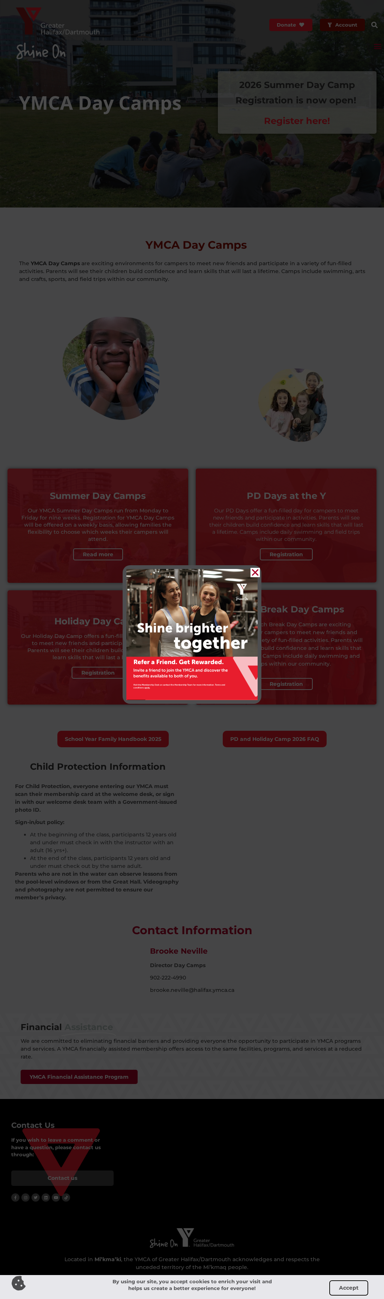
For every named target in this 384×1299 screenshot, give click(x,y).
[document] (192, 649)
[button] (255, 572)
